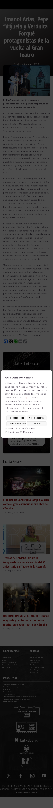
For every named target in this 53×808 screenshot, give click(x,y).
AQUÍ (26, 397)
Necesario (13, 428)
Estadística (13, 432)
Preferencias (28, 428)
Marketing (28, 432)
